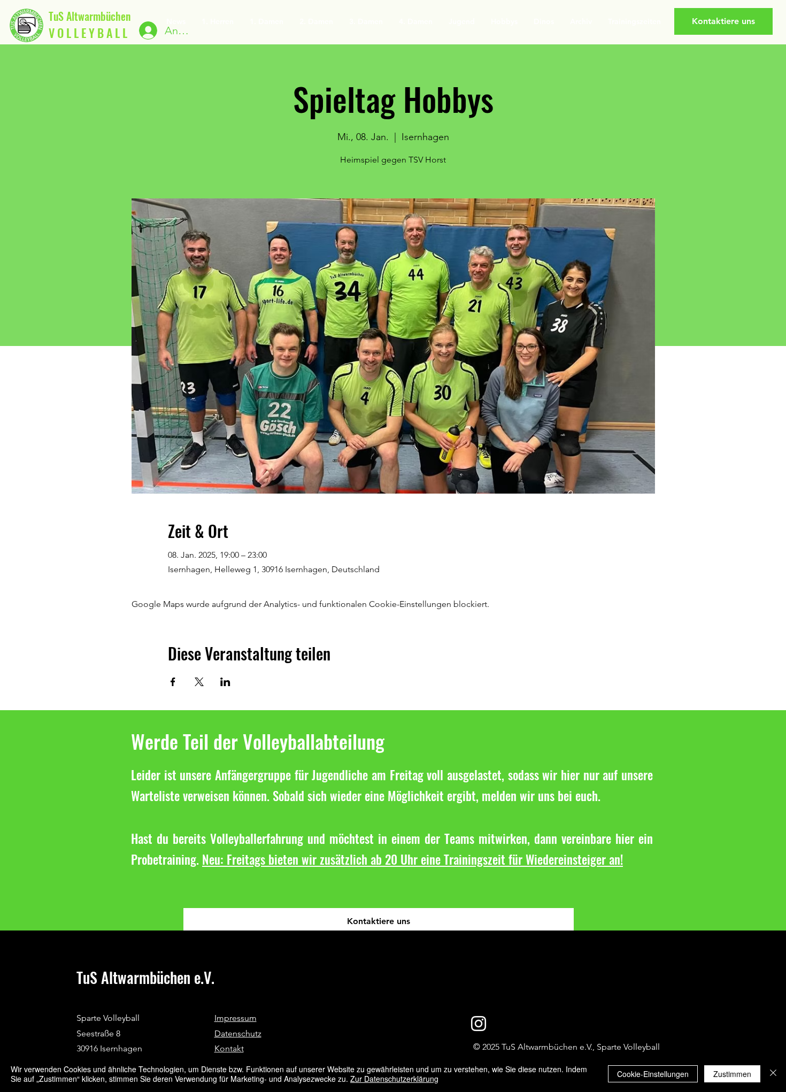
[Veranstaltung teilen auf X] (199, 682)
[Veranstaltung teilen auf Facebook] (173, 682)
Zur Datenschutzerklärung (394, 1078)
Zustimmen (732, 1073)
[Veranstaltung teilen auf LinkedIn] (225, 682)
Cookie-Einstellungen (653, 1073)
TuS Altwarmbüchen (89, 16)
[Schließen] (773, 1073)
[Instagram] (478, 1023)
